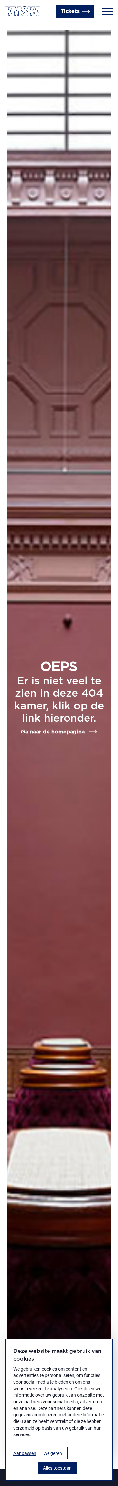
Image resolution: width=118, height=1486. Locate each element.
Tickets (70, 11)
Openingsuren (49, 27)
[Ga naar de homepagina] (23, 11)
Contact (15, 27)
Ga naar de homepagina (53, 731)
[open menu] (107, 11)
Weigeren (52, 1453)
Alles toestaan (57, 1468)
